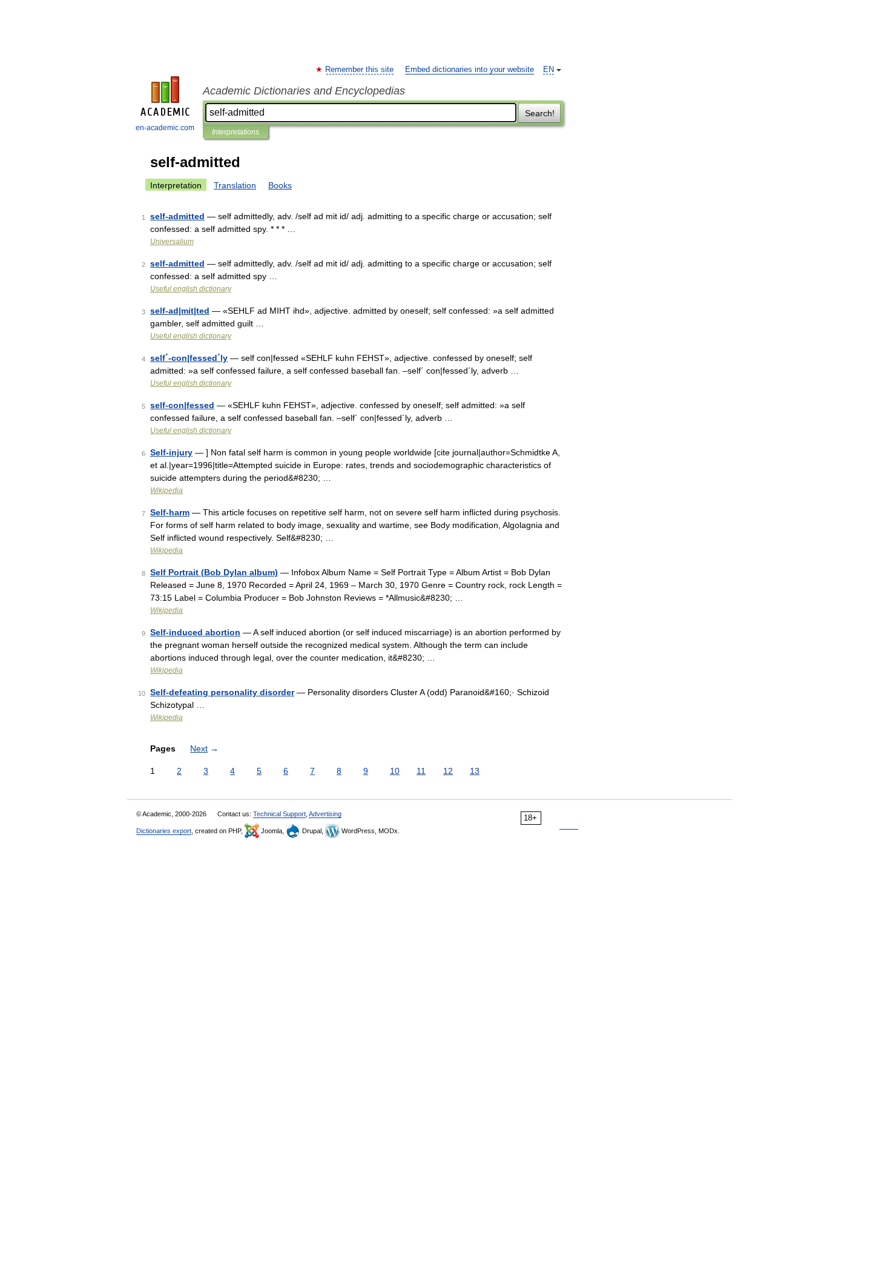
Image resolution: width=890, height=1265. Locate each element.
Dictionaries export (163, 830)
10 (395, 771)
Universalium (172, 241)
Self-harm (170, 512)
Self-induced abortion (195, 632)
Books (280, 185)
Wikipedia (166, 490)
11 (421, 771)
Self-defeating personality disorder (222, 692)
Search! (540, 113)
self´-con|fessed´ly (189, 358)
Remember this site (360, 69)
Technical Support (279, 813)
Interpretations (235, 132)
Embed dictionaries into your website (469, 69)
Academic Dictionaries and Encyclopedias (304, 91)
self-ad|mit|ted (179, 310)
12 (448, 771)
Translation (235, 185)
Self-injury (171, 452)
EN (548, 69)
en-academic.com (165, 128)
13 (475, 771)
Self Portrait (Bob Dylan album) (214, 572)
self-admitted (177, 216)
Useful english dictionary (190, 289)
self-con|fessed (182, 405)
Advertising (325, 813)
